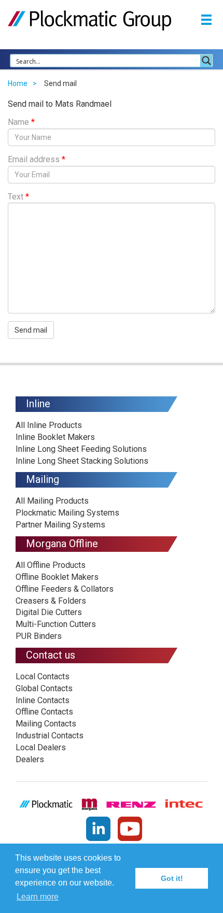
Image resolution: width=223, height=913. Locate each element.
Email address (36, 159)
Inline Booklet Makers (55, 437)
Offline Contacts (44, 712)
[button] (206, 19)
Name (21, 122)
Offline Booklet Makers (57, 577)
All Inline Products (49, 425)
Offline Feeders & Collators (65, 589)
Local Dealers (41, 747)
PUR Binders (39, 636)
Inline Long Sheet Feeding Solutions (81, 449)
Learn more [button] (38, 896)
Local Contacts (42, 676)
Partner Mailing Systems (60, 525)
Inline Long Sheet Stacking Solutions (82, 461)
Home (17, 83)
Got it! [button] (172, 878)
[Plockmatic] (89, 20)
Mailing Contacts (46, 724)
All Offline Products (51, 565)
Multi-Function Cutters (56, 624)
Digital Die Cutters (49, 612)
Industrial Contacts (49, 735)
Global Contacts (44, 688)
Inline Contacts (42, 700)
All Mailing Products (52, 501)
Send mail (31, 330)
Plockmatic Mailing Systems (67, 513)
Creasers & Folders (51, 601)
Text (18, 197)
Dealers (30, 759)
